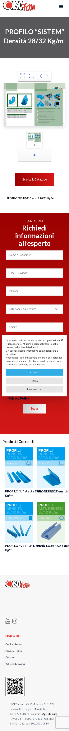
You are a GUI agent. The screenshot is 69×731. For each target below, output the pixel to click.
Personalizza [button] (34, 389)
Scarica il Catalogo (34, 179)
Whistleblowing (15, 664)
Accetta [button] (34, 372)
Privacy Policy (19, 398)
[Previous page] (41, 76)
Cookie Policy (13, 644)
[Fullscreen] (22, 76)
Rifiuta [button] (34, 380)
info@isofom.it (47, 714)
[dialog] (34, 365)
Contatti (10, 657)
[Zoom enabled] (31, 76)
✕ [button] (62, 340)
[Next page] (46, 76)
